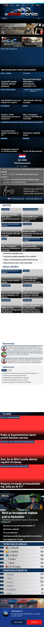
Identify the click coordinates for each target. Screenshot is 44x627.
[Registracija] (40, 1)
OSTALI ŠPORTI (11, 266)
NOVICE (7, 205)
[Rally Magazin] (18, 5)
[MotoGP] (27, 5)
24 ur (4, 370)
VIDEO (5, 491)
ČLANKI (7, 414)
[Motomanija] (23, 5)
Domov (4, 18)
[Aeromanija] (32, 5)
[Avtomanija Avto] (6, 5)
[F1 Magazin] (12, 5)
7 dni (9, 370)
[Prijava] (36, 1)
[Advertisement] (22, 328)
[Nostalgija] (38, 5)
